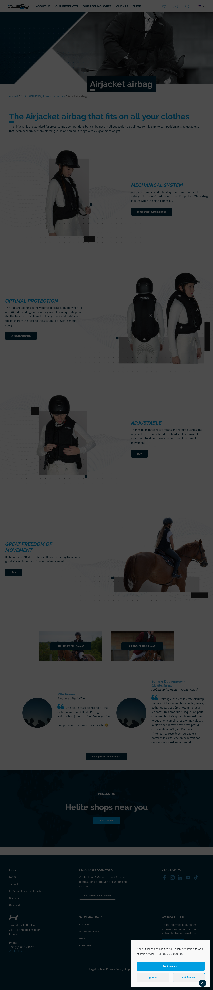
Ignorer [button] (153, 977)
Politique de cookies (170, 953)
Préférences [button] (189, 977)
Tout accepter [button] (171, 966)
